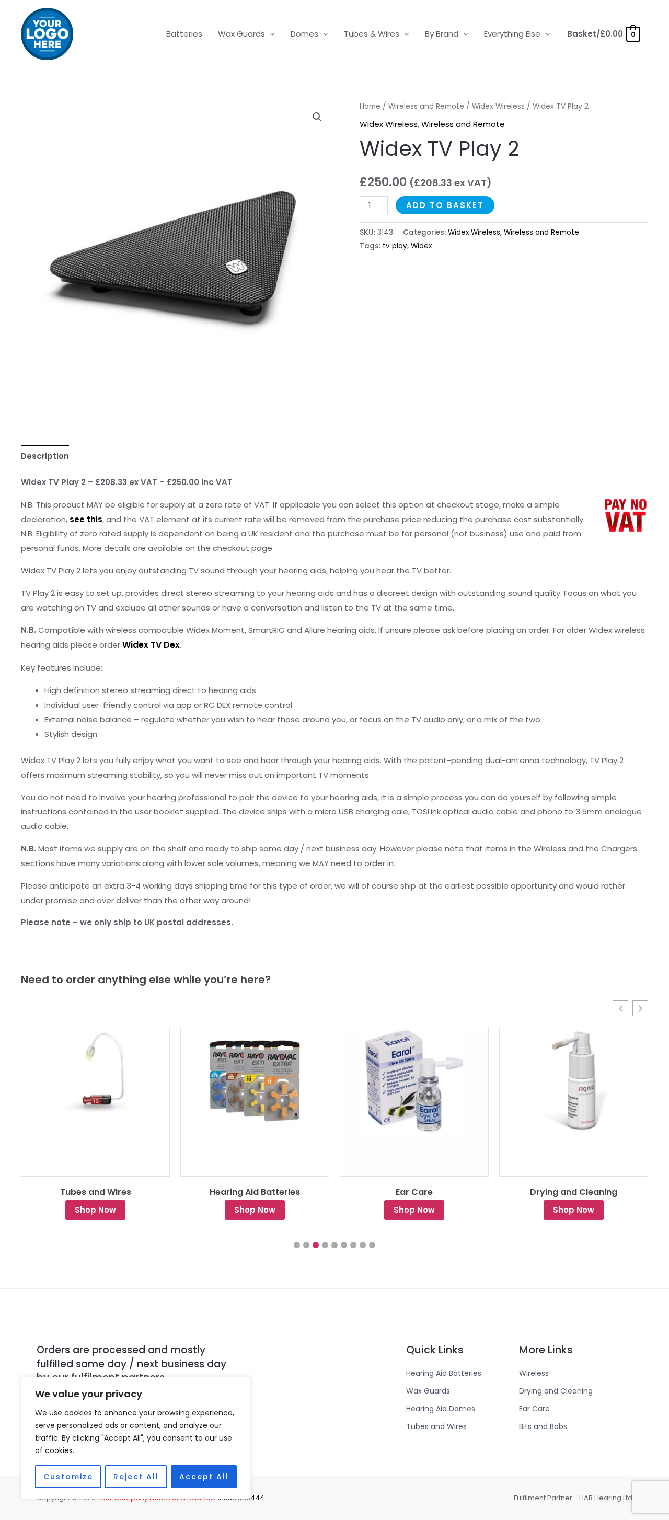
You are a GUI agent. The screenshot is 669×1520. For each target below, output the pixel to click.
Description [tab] (45, 456)
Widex (421, 246)
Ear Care (254, 1192)
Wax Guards (241, 33)
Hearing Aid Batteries (95, 1192)
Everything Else (512, 33)
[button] (317, 117)
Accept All (204, 1476)
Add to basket (445, 205)
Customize (68, 1476)
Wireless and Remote (426, 106)
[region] (136, 1438)
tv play (395, 246)
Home (370, 106)
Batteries (184, 33)
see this (86, 519)
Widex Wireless (498, 106)
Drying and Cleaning (414, 1192)
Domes (304, 33)
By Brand (441, 33)
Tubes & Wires (371, 33)
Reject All (136, 1476)
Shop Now (95, 1209)
